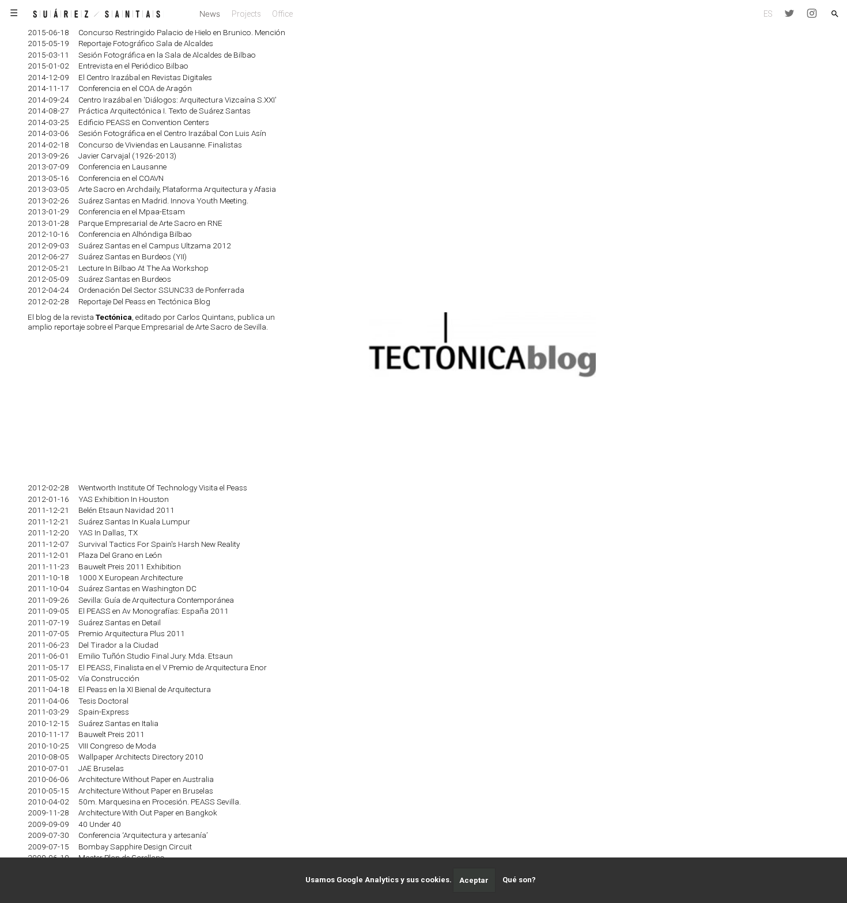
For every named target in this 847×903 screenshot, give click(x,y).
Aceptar (474, 880)
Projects (246, 13)
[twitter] (789, 13)
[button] (835, 14)
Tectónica (114, 317)
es (768, 13)
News (209, 13)
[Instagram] (811, 13)
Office (282, 13)
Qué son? (519, 880)
